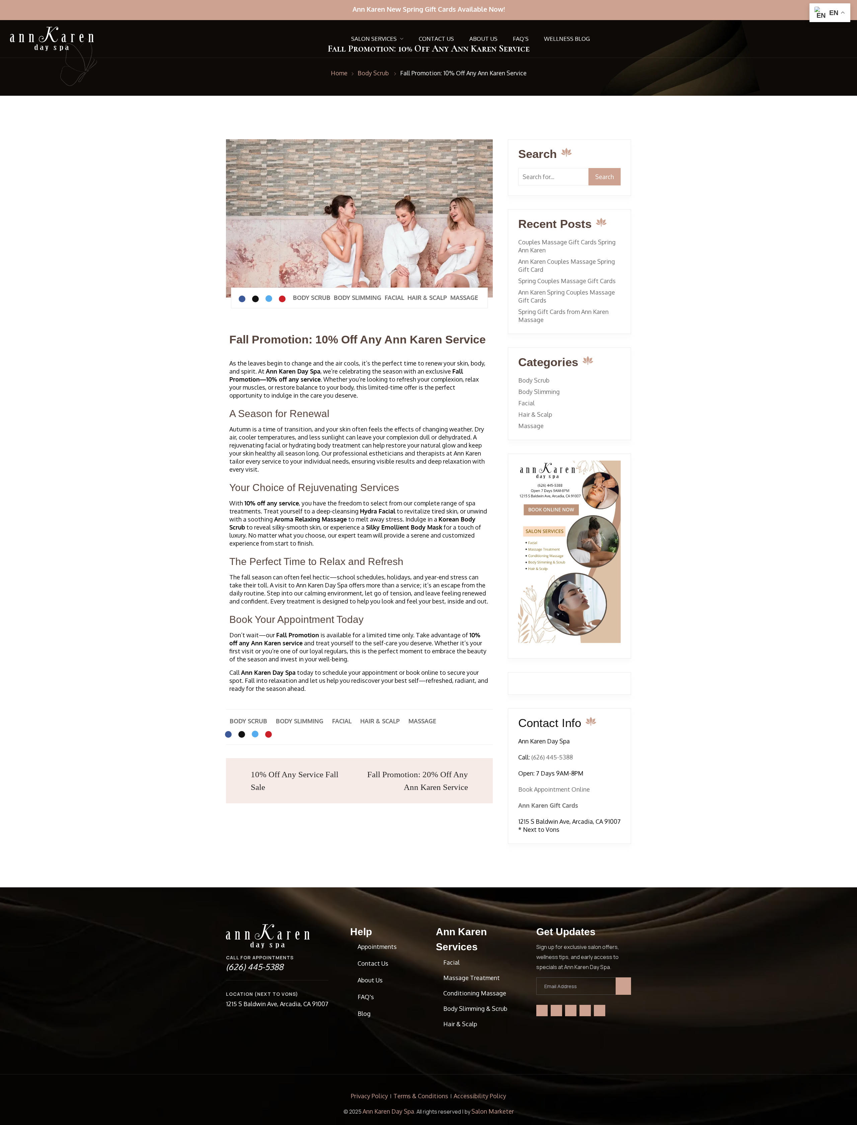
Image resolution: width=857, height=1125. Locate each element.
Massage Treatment (471, 977)
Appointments (377, 946)
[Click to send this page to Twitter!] (268, 298)
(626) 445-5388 (551, 757)
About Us (483, 38)
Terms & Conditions (420, 1096)
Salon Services (374, 38)
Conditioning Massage (474, 993)
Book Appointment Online (554, 789)
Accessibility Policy (480, 1096)
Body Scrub (311, 298)
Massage (464, 298)
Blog (364, 1013)
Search (604, 176)
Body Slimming (357, 298)
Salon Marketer (492, 1111)
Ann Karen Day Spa (388, 1111)
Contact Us (436, 38)
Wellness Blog (567, 38)
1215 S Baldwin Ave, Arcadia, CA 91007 (277, 1004)
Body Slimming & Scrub (475, 1008)
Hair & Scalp (427, 298)
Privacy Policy (369, 1096)
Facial (394, 298)
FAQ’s (521, 38)
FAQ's (366, 996)
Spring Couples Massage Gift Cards (567, 281)
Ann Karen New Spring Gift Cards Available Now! (429, 9)
